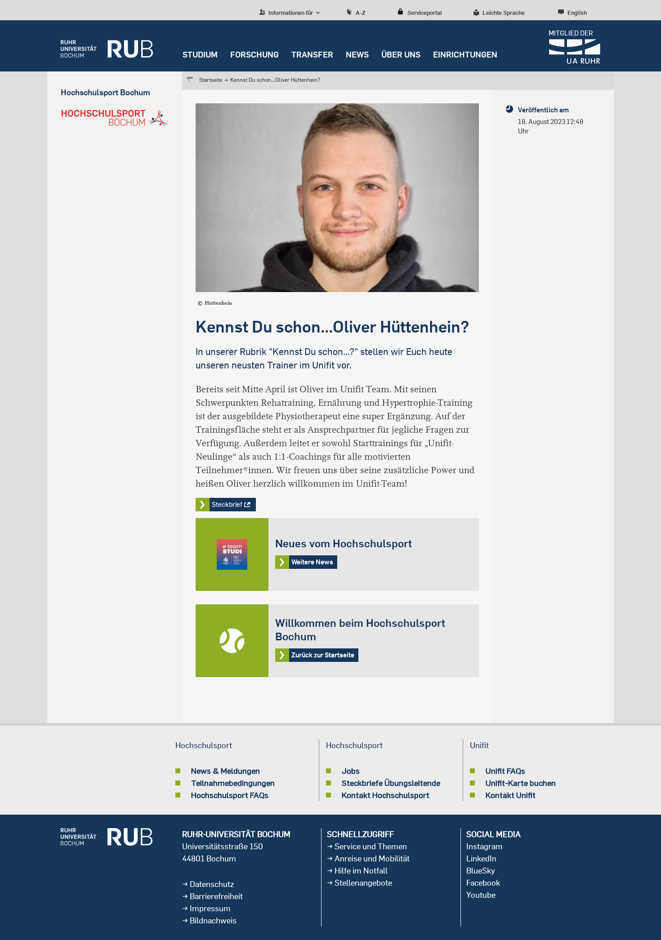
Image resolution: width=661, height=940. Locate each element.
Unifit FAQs (505, 771)
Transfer (312, 54)
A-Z (361, 12)
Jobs (351, 771)
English (577, 12)
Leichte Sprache (503, 12)
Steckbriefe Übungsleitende (391, 783)
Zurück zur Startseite (337, 640)
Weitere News (337, 554)
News (357, 54)
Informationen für (290, 12)
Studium (200, 54)
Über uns (400, 54)
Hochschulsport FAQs (229, 795)
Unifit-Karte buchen (521, 783)
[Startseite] (107, 45)
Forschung (254, 54)
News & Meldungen (225, 771)
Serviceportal (424, 12)
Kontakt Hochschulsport (385, 795)
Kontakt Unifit (511, 795)
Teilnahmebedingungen (233, 783)
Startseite (210, 79)
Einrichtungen (465, 54)
